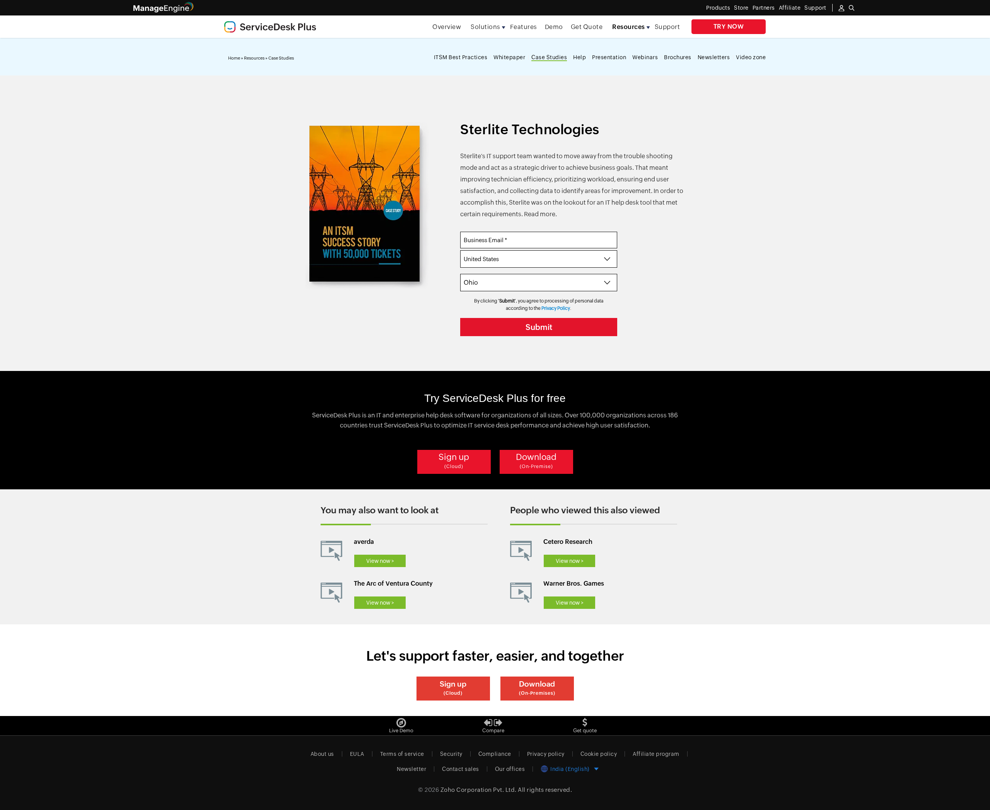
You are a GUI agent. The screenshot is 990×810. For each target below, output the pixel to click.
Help (579, 57)
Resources (628, 27)
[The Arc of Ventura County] (331, 593)
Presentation (609, 57)
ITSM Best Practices (461, 57)
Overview (446, 27)
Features (523, 27)
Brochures (677, 57)
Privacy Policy (555, 308)
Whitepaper (509, 57)
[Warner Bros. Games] (521, 593)
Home (234, 58)
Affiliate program (656, 754)
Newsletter (411, 769)
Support (667, 27)
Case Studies (549, 57)
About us (322, 754)
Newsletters (714, 57)
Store (741, 8)
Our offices (510, 769)
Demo (554, 27)
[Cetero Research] (521, 551)
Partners (764, 8)
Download (536, 460)
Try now (728, 26)
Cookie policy (598, 754)
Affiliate (790, 8)
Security (451, 754)
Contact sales (460, 769)
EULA (357, 754)
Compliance (494, 754)
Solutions (485, 27)
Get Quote (587, 27)
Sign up (454, 460)
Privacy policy (546, 754)
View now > (380, 561)
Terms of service (402, 754)
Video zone (751, 57)
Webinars (645, 57)
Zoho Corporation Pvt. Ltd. (478, 789)
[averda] (331, 551)
